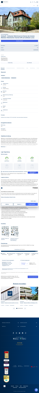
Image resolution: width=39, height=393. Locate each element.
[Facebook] (13, 333)
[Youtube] (19, 333)
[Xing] (26, 333)
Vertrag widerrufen (22, 387)
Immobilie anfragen (19, 40)
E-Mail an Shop (10, 62)
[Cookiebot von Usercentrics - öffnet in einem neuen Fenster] (33, 188)
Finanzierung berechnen (32, 276)
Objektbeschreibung (20, 68)
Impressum (15, 387)
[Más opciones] (34, 5)
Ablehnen (7, 204)
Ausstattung (32, 68)
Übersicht (3, 68)
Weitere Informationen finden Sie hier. (8, 197)
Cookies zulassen (32, 204)
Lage (27, 68)
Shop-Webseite (29, 62)
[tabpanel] (19, 20)
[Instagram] (16, 333)
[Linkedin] (23, 333)
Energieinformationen (11, 68)
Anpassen (19, 204)
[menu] (37, 2)
